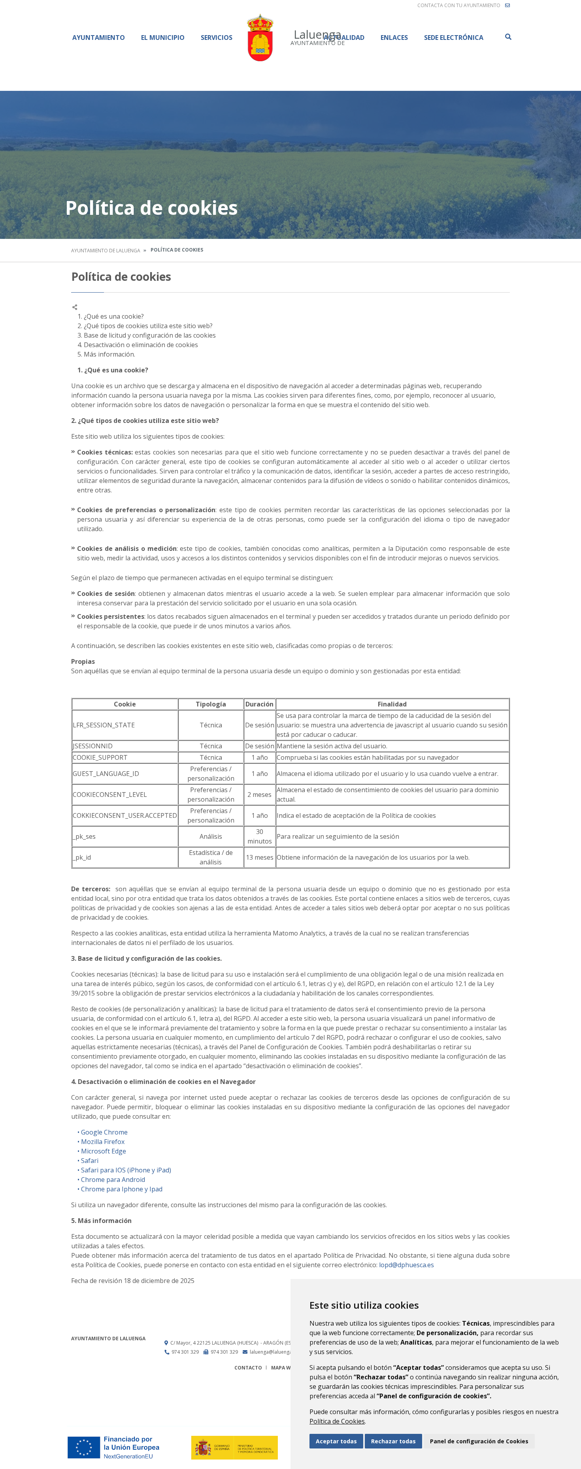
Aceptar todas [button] (336, 1441)
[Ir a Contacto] (507, 5)
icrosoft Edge (106, 1151)
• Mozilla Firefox (97, 1141)
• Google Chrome (99, 1132)
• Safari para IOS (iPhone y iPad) (121, 1170)
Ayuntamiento (98, 37)
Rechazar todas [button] (393, 1441)
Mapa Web (284, 1367)
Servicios (216, 37)
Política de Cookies (337, 1421)
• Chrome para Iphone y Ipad (116, 1189)
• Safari (84, 1160)
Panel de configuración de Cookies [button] (479, 1441)
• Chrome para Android (108, 1179)
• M (79, 1151)
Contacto (248, 1367)
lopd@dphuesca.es (406, 1264)
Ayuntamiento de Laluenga (105, 250)
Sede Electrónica (453, 37)
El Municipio (163, 37)
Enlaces (394, 37)
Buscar (508, 37)
